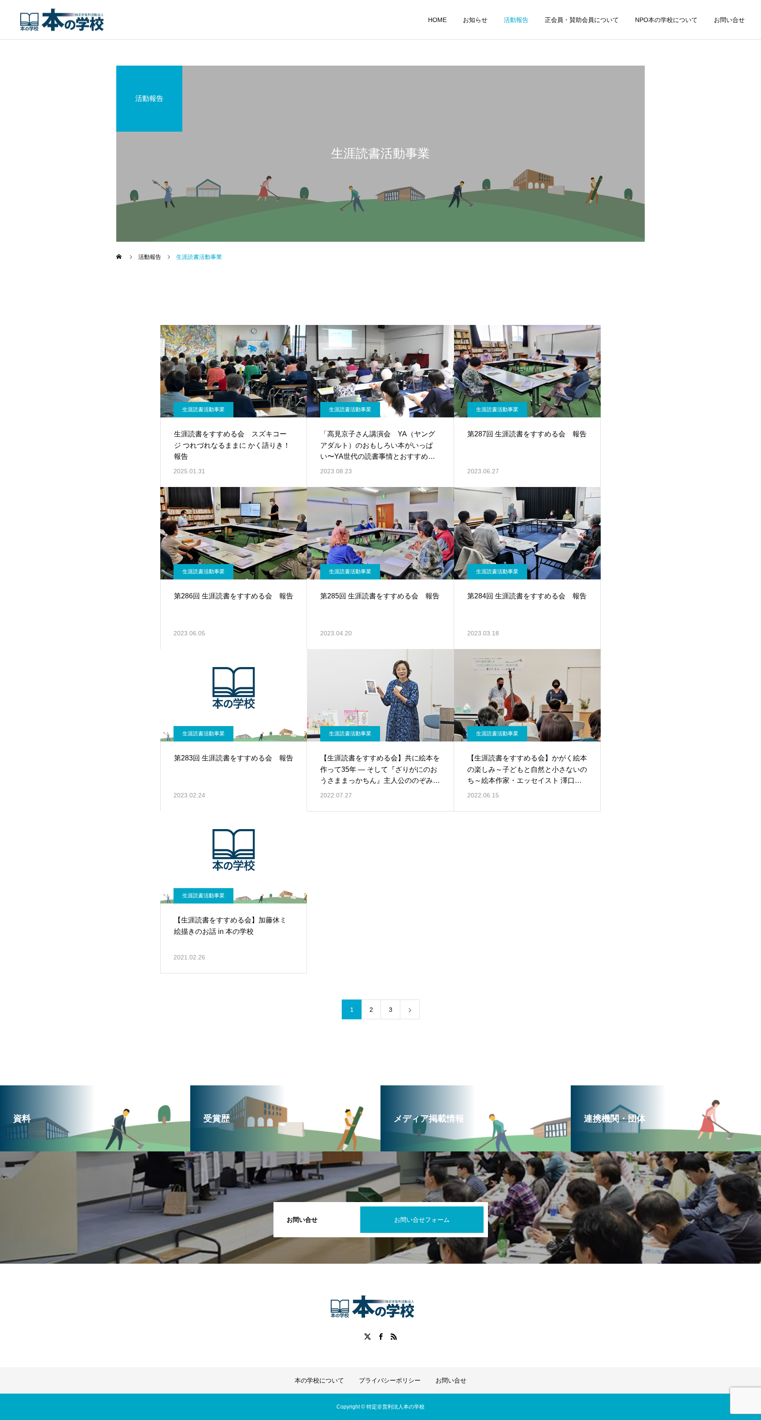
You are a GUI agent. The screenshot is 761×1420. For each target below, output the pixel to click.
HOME (437, 19)
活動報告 (516, 19)
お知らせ (475, 19)
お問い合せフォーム (422, 1219)
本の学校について (319, 1380)
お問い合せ (729, 19)
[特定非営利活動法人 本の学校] (70, 19)
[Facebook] (380, 1336)
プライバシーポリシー (390, 1380)
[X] (367, 1336)
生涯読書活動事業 (203, 409)
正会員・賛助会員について (582, 19)
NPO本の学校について (666, 19)
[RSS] (393, 1336)
